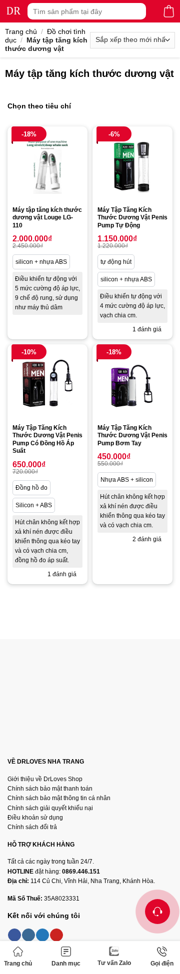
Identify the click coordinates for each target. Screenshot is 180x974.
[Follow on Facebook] (14, 935)
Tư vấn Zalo (114, 963)
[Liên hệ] (157, 911)
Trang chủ (18, 963)
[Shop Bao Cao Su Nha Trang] (13, 11)
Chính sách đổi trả (32, 827)
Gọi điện (162, 963)
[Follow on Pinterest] (56, 935)
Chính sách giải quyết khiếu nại (50, 808)
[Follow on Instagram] (28, 935)
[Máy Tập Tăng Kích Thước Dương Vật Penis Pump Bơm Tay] (132, 384)
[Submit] (137, 11)
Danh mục (66, 963)
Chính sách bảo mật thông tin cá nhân (59, 798)
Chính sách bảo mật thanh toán (50, 788)
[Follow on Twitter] (42, 935)
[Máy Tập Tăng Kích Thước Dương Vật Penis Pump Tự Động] (132, 166)
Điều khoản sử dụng (35, 817)
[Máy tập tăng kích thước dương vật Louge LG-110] (47, 166)
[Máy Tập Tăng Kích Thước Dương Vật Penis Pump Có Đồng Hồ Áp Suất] (47, 384)
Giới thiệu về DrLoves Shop (45, 779)
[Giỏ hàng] (168, 11)
